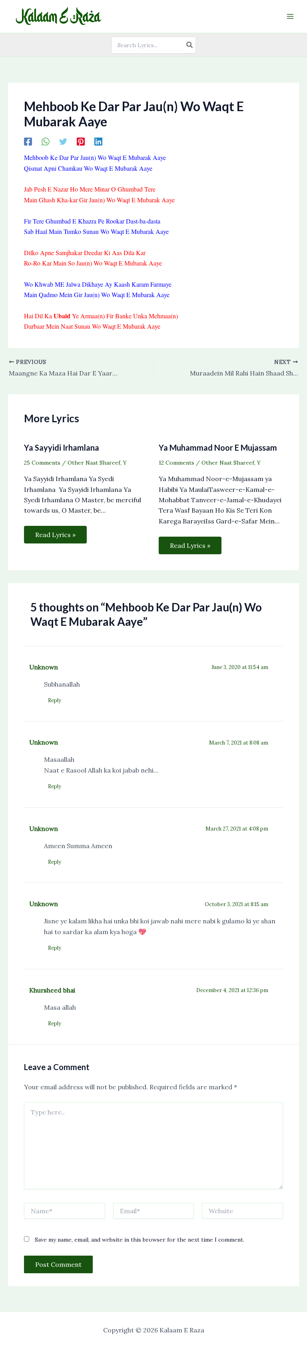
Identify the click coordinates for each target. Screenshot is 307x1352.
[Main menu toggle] (290, 16)
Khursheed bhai (52, 990)
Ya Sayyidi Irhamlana (61, 447)
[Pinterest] (81, 141)
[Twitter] (63, 141)
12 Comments (176, 462)
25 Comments (42, 462)
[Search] (190, 45)
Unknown (43, 667)
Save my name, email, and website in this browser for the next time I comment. (139, 1239)
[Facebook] (28, 141)
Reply (54, 700)
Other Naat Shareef (94, 462)
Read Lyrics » (55, 535)
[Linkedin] (98, 141)
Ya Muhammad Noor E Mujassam (218, 447)
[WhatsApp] (46, 141)
